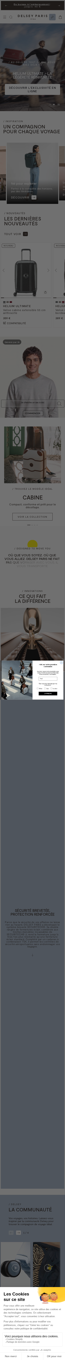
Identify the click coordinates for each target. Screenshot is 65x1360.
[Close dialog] (61, 662)
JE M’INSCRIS (47, 693)
